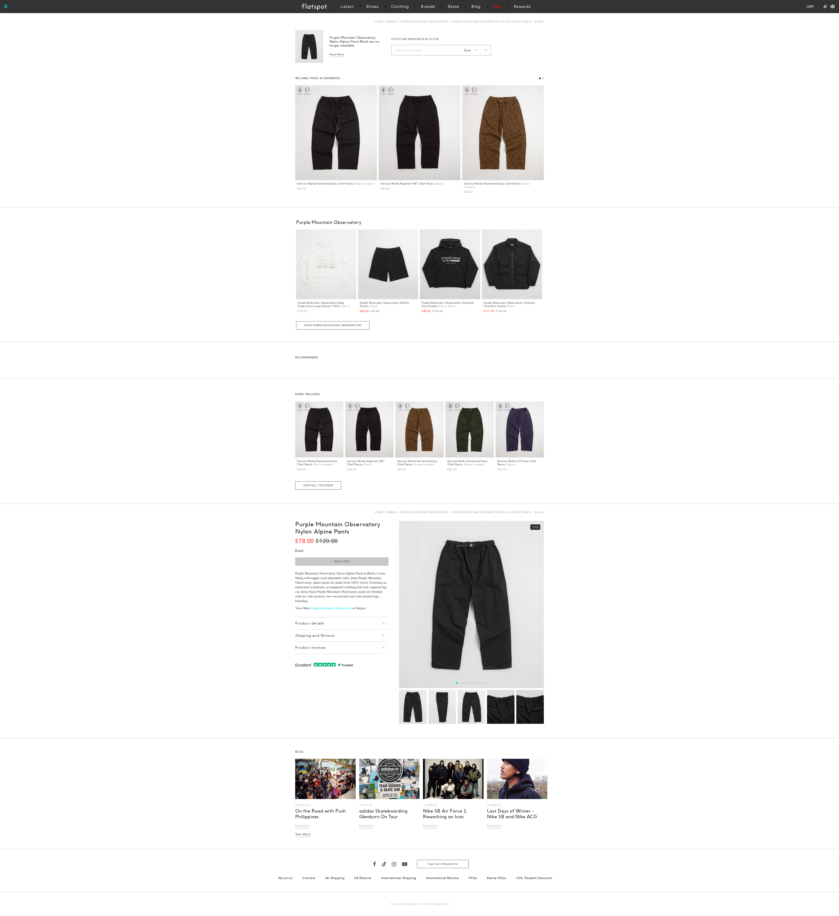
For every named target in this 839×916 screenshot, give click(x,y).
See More (303, 834)
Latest (347, 6)
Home (379, 21)
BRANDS (392, 21)
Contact (308, 878)
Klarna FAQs (496, 878)
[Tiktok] (384, 864)
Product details (309, 623)
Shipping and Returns (315, 635)
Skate (453, 6)
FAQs (473, 878)
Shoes (372, 6)
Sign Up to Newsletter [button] (443, 863)
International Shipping (398, 878)
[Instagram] (394, 864)
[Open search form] (825, 6)
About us (285, 878)
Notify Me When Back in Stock (415, 39)
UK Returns (362, 878)
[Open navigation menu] (6, 6)
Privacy (424, 903)
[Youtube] (405, 864)
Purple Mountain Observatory (425, 21)
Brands (428, 6)
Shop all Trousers (318, 485)
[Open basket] (833, 6)
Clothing (400, 6)
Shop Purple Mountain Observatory (332, 325)
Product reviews (310, 647)
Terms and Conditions (404, 903)
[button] (540, 78)
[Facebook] (374, 864)
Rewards (522, 6)
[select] (469, 50)
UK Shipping (335, 878)
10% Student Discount (534, 878)
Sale (497, 6)
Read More (336, 54)
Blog (476, 6)
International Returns (442, 878)
